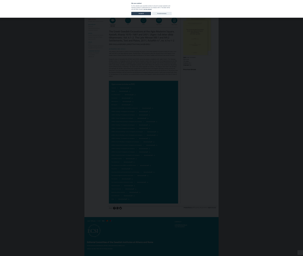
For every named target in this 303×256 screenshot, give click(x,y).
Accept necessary (161, 13)
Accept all (141, 13)
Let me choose (147, 9)
